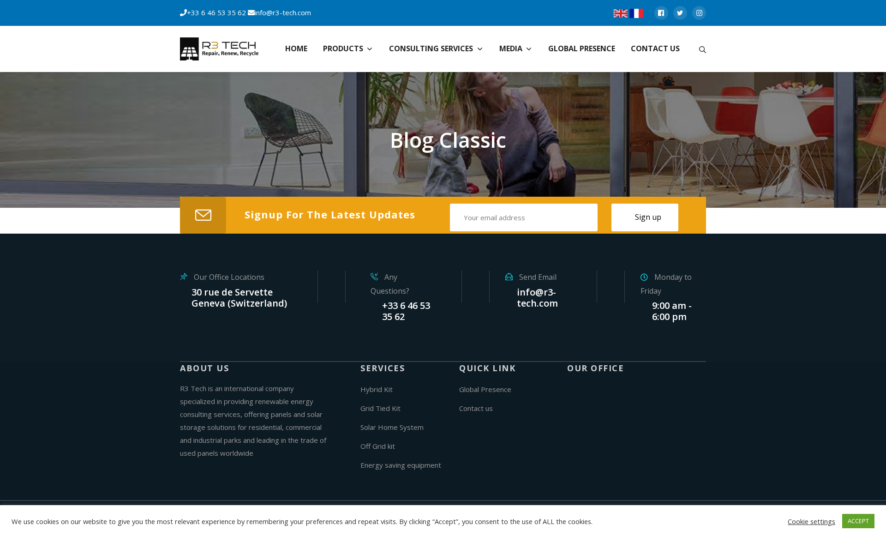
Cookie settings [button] (811, 521)
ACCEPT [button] (858, 521)
